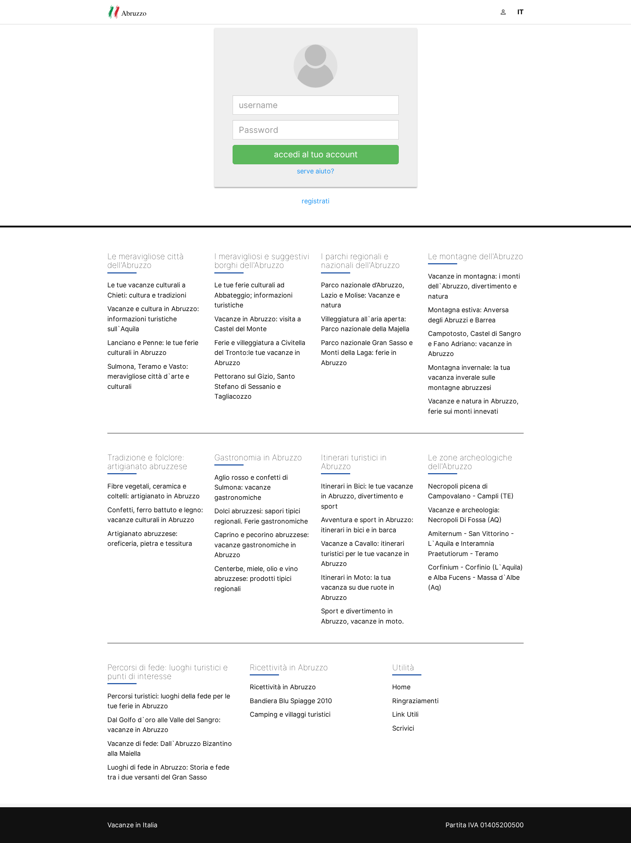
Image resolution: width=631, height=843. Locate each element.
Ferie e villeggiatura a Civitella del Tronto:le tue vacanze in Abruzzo (259, 353)
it (520, 12)
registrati (315, 201)
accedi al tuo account (315, 154)
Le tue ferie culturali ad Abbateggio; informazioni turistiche (253, 295)
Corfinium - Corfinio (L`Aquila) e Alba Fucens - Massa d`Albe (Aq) (475, 577)
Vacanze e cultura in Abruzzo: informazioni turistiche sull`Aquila (153, 319)
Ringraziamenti (415, 701)
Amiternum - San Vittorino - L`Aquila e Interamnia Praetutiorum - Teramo (471, 543)
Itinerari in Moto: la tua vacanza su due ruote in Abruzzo (357, 587)
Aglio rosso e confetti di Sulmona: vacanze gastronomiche (251, 487)
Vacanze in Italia (132, 825)
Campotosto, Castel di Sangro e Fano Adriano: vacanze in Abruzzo (474, 343)
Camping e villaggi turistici (290, 714)
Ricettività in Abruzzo (283, 687)
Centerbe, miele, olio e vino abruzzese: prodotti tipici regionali (256, 579)
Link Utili (405, 714)
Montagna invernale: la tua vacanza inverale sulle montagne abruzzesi (469, 377)
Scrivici (403, 728)
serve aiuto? (315, 171)
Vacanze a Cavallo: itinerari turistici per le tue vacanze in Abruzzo (365, 553)
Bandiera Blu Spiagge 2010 (291, 701)
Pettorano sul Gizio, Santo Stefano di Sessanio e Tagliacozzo (254, 386)
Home (401, 687)
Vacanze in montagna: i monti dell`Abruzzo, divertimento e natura (474, 286)
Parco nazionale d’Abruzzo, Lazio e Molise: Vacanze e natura (362, 295)
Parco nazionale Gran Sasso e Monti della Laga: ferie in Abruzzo (367, 353)
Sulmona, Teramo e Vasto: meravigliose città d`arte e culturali (148, 376)
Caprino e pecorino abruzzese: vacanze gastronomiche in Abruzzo (261, 545)
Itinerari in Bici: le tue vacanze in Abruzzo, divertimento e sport (367, 496)
